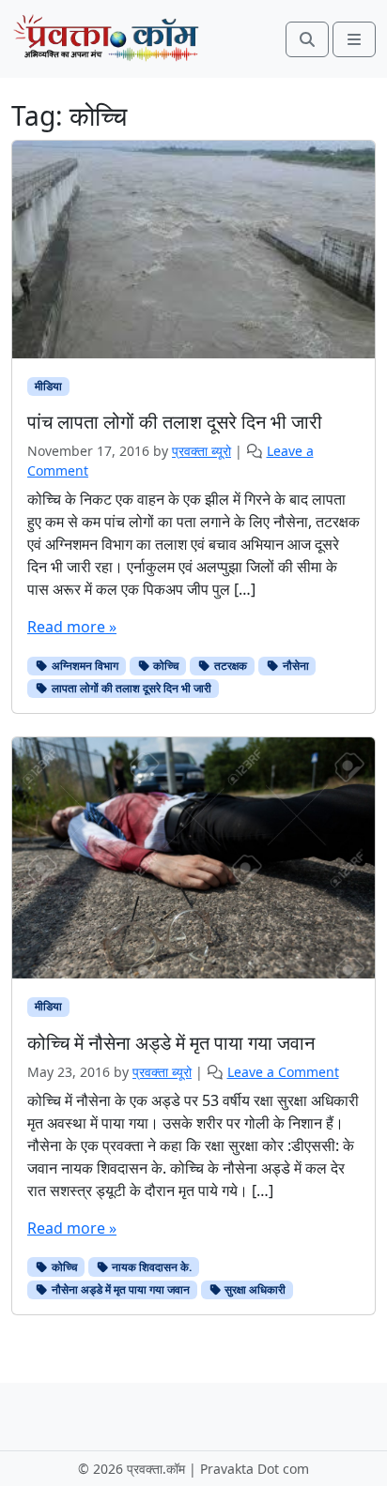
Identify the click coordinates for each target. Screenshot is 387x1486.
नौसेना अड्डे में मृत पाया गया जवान (119, 1289)
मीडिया (48, 386)
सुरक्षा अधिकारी (254, 1289)
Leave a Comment (283, 1072)
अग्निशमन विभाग (83, 666)
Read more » (71, 626)
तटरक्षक (229, 666)
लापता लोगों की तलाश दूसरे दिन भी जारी (130, 688)
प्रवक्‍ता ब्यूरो (201, 451)
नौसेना (294, 666)
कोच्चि (164, 666)
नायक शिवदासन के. (150, 1267)
